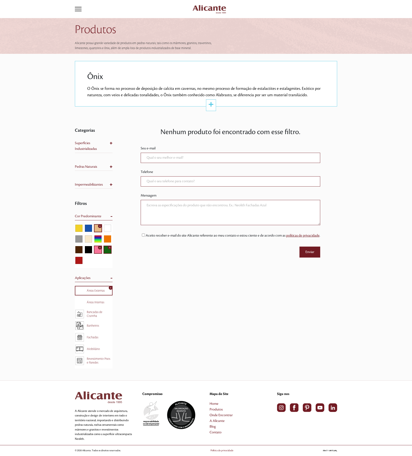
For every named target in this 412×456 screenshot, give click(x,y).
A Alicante (217, 421)
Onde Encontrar (221, 415)
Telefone (147, 172)
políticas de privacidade (302, 236)
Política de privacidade (222, 450)
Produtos (216, 409)
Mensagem (148, 196)
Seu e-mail (148, 148)
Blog (213, 427)
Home (214, 404)
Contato (215, 432)
